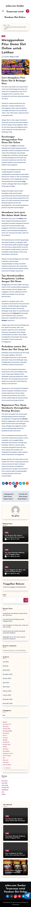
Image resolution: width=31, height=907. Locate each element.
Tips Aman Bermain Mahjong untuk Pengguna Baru (13, 620)
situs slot (5, 760)
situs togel (5, 785)
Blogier (24, 902)
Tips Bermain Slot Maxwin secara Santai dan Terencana (15, 614)
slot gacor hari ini (8, 753)
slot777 (5, 735)
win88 (3, 794)
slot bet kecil (6, 744)
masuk (12, 587)
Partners (7, 768)
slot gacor (6, 762)
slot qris (5, 737)
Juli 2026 (6, 662)
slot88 (5, 746)
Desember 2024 (7, 699)
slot (10, 87)
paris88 (5, 740)
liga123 (5, 722)
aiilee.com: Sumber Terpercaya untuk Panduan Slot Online (15, 11)
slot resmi (4, 783)
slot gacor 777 (7, 724)
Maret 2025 (6, 687)
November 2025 (7, 674)
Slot (3, 36)
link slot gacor (7, 764)
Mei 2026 (5, 666)
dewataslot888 (7, 731)
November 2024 (8, 703)
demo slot (6, 726)
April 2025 (6, 682)
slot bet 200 (6, 728)
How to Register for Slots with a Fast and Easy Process (15, 626)
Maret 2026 (6, 670)
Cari (4, 595)
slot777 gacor (7, 755)
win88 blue (5, 789)
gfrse (8, 56)
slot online (6, 733)
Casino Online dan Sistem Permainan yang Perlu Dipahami (14, 632)
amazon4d (6, 742)
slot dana (5, 749)
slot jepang (6, 751)
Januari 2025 (7, 695)
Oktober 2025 (7, 678)
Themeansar (15, 904)
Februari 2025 (7, 691)
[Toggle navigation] (3, 11)
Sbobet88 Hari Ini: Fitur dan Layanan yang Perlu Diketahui (14, 638)
